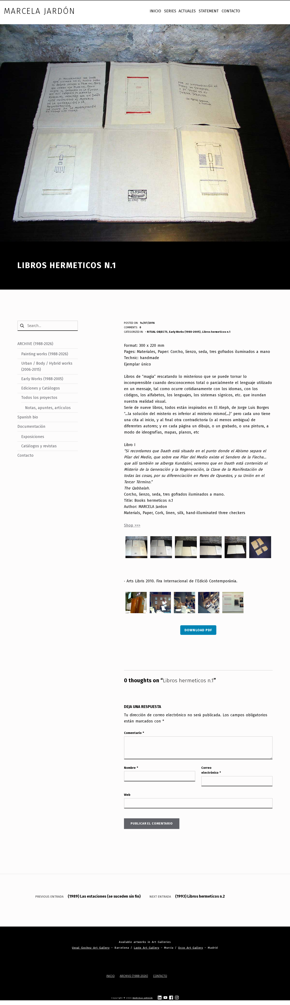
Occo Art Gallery (190, 947)
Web (127, 795)
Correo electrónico (211, 770)
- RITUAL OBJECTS (156, 331)
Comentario (134, 733)
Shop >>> (132, 525)
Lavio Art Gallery (146, 947)
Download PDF (198, 630)
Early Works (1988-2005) (185, 331)
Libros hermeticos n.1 (216, 331)
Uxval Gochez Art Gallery (91, 947)
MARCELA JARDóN (142, 998)
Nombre (131, 768)
